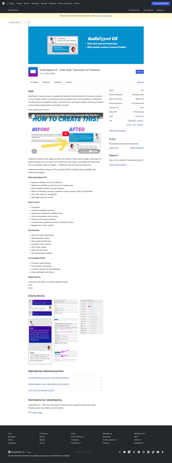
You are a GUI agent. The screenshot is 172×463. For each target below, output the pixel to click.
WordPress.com (140, 433)
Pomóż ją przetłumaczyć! (104, 16)
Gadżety (106, 443)
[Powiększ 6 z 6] (101, 302)
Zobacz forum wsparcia (117, 165)
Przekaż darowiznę (110, 440)
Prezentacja (44, 433)
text (134, 125)
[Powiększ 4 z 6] (75, 325)
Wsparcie (140, 82)
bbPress (138, 440)
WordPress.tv (76, 443)
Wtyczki (42, 440)
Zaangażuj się (107, 433)
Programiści (75, 440)
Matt (136, 437)
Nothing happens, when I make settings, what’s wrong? (48, 384)
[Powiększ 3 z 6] (75, 302)
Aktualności (12, 437)
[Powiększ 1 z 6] (50, 302)
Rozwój (68, 82)
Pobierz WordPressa (160, 3)
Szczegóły (34, 82)
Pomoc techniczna (77, 437)
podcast (129, 125)
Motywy (42, 437)
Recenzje (46, 82)
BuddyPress (139, 443)
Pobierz (139, 72)
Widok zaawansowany (117, 131)
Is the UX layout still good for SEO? (41, 390)
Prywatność (12, 443)
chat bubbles (132, 121)
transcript (140, 125)
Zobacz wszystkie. (137, 148)
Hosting (10, 440)
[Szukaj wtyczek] (29, 22)
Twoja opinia (113, 148)
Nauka (73, 433)
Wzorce (42, 443)
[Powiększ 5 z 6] (75, 362)
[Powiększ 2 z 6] (50, 321)
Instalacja (57, 82)
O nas (10, 433)
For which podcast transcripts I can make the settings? (48, 378)
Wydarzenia (107, 437)
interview (140, 121)
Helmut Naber (50, 73)
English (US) (140, 116)
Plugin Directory (13, 10)
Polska (29, 452)
